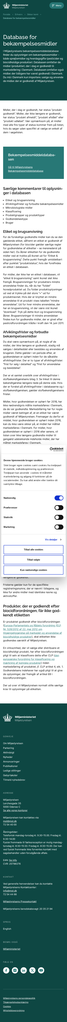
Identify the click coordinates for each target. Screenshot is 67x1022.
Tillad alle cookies (33, 549)
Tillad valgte (33, 559)
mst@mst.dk (10, 821)
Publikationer (10, 766)
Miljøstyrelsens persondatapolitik (19, 998)
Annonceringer (11, 761)
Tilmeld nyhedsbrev (14, 779)
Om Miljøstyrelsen (13, 743)
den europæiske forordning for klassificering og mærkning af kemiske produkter (31, 659)
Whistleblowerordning (13, 1010)
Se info (13, 860)
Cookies (7, 1006)
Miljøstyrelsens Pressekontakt (19, 901)
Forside (6, 14)
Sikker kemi (32, 14)
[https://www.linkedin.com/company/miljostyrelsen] (24, 970)
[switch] (59, 507)
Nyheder (8, 757)
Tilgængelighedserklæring (15, 1002)
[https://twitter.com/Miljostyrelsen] (32, 970)
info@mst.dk (10, 890)
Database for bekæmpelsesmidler (19, 18)
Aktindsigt (8, 752)
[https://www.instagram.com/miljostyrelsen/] (15, 970)
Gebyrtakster (10, 775)
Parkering (8, 747)
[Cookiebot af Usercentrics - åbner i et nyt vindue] (49, 449)
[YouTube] (41, 970)
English (7, 928)
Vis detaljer (51, 539)
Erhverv (18, 14)
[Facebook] (6, 970)
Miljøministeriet (11, 948)
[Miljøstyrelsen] (15, 5)
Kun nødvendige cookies (33, 570)
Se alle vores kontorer (15, 810)
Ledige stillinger (12, 770)
